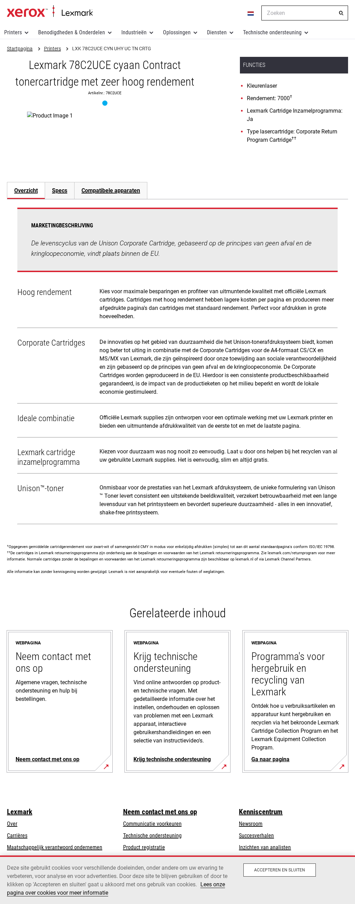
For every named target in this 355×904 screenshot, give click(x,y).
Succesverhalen (256, 835)
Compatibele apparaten (110, 190)
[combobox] (304, 13)
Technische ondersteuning (272, 32)
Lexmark (19, 812)
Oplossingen (177, 32)
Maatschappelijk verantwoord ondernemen (54, 847)
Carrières (17, 835)
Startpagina (50, 11)
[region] (177, 879)
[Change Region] (251, 13)
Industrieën (134, 32)
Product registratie (144, 847)
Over (12, 823)
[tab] (26, 190)
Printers (13, 32)
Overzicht (26, 190)
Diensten (217, 32)
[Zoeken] (341, 13)
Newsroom (250, 823)
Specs (59, 190)
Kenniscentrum (261, 812)
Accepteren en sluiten (279, 870)
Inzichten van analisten (265, 847)
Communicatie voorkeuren (152, 823)
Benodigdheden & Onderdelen (71, 32)
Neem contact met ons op (160, 812)
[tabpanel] (177, 367)
